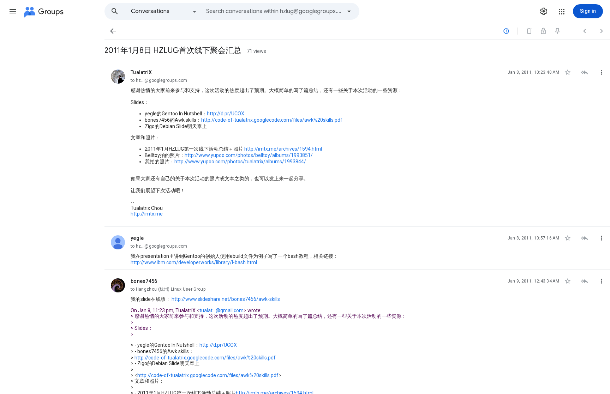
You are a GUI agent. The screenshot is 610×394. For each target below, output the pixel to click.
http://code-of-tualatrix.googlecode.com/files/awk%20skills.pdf (271, 120)
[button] (12, 11)
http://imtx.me (147, 214)
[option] (164, 11)
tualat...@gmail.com (221, 310)
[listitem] (357, 144)
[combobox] (274, 11)
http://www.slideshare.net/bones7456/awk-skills (226, 299)
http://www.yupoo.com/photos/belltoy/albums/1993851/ (249, 155)
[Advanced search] (349, 11)
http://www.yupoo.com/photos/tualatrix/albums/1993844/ (240, 161)
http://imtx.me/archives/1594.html (283, 149)
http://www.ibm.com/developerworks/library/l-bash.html (194, 262)
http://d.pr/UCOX (225, 113)
